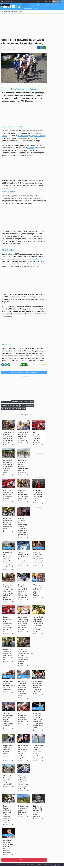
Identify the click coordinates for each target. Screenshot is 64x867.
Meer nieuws (24, 414)
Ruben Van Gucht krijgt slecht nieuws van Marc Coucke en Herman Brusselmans (8, 846)
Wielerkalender (5, 12)
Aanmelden (56, 1)
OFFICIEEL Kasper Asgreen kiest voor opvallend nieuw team (23, 494)
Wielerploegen (28, 8)
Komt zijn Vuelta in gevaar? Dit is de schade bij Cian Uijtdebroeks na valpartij (23, 591)
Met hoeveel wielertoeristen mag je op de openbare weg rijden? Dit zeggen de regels (8, 466)
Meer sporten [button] (10, 1)
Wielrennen (40, 5)
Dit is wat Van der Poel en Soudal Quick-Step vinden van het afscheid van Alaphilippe (23, 752)
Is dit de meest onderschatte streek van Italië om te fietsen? (23, 810)
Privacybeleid (37, 864)
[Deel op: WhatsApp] (44, 47)
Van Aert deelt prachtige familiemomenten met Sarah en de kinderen (9, 685)
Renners (37, 8)
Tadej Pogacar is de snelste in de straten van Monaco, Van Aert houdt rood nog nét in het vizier (23, 782)
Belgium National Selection (10, 405)
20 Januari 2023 (6, 49)
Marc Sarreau (33, 180)
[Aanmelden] (21, 405)
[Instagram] (42, 1)
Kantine (32, 5)
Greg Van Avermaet (37, 136)
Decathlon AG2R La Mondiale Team (22, 402)
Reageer (16, 49)
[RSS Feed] (50, 1)
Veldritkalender (17, 12)
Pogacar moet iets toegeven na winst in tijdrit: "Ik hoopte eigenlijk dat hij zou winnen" (8, 752)
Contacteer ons (21, 864)
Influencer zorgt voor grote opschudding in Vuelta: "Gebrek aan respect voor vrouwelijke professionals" (23, 527)
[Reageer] (13, 475)
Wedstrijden (51, 5)
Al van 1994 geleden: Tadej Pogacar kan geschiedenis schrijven (8, 494)
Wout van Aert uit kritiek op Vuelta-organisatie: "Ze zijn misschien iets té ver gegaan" (38, 752)
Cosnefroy (31, 148)
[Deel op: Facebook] (38, 47)
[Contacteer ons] (46, 1)
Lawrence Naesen (35, 259)
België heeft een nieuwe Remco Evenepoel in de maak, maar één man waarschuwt (23, 466)
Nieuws (26, 5)
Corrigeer (43, 365)
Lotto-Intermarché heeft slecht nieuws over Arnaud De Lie (23, 717)
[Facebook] (35, 1)
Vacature (45, 864)
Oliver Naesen (23, 136)
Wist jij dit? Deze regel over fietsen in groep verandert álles (8, 780)
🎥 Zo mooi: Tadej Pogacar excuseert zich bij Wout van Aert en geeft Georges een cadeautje (23, 623)
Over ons (29, 864)
